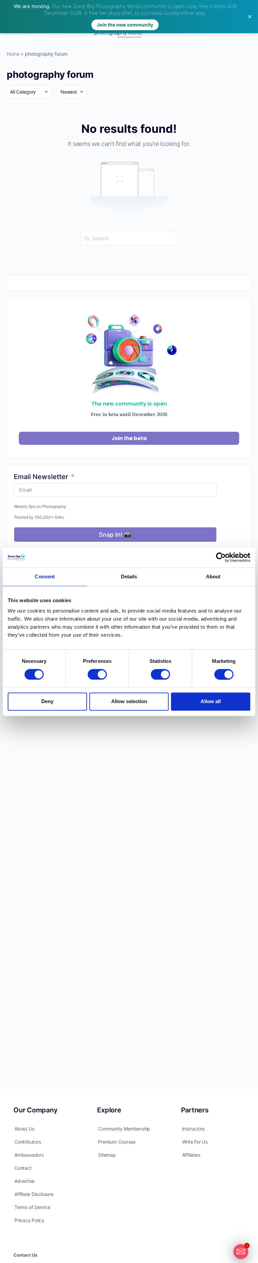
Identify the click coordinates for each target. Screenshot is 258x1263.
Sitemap (107, 1155)
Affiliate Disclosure (33, 1194)
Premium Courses (116, 1142)
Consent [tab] (45, 576)
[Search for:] (129, 237)
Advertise (24, 1181)
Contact (23, 1168)
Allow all (211, 701)
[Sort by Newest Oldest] (72, 92)
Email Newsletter (41, 477)
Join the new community (125, 25)
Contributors (27, 1142)
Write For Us (195, 1142)
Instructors (193, 1129)
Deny (47, 701)
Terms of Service (32, 1207)
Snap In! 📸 (115, 534)
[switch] (97, 674)
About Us (24, 1129)
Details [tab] (129, 576)
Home (13, 54)
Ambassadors (29, 1155)
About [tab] (213, 576)
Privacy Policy (29, 1220)
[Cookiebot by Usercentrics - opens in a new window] (220, 557)
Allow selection (129, 701)
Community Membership (124, 1129)
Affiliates (191, 1155)
